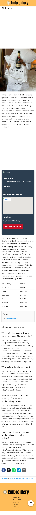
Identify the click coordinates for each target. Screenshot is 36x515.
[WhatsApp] (14, 470)
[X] (9, 470)
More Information (13, 226)
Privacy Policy (17, 499)
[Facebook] (3, 470)
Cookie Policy (16, 497)
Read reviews (13, 221)
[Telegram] (19, 470)
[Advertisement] (18, 28)
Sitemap (16, 507)
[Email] (24, 470)
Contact (16, 504)
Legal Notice (16, 502)
